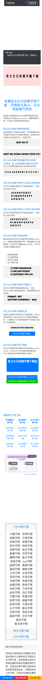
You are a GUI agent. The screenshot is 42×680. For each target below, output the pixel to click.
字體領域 (10, 3)
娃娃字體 (15, 592)
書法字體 (27, 608)
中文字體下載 (22, 526)
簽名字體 (27, 549)
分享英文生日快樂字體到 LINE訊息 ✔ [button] (22, 381)
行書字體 (15, 534)
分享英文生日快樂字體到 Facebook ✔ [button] (22, 377)
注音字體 (27, 616)
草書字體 (27, 596)
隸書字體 (27, 600)
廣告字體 (21, 619)
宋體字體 (27, 534)
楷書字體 (15, 537)
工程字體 (27, 588)
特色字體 (15, 588)
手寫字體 (27, 577)
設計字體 (27, 592)
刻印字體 (15, 545)
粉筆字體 (15, 604)
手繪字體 (15, 580)
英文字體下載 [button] (21, 678)
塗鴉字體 (27, 580)
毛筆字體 (15, 612)
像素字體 (27, 565)
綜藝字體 (15, 584)
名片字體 (15, 608)
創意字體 (15, 600)
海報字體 (15, 561)
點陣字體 (15, 565)
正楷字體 (27, 537)
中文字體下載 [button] (7, 678)
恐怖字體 (15, 541)
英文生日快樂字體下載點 (22, 361)
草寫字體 (15, 577)
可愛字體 (15, 596)
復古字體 (27, 557)
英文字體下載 (22, 630)
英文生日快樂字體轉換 (22, 334)
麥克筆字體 (21, 623)
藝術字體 (15, 616)
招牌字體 (15, 549)
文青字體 (27, 573)
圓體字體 (15, 557)
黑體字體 (27, 541)
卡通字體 (27, 604)
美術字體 (27, 584)
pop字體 (27, 561)
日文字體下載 (22, 636)
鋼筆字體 (27, 569)
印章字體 (27, 553)
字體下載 (8, 53)
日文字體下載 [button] (35, 678)
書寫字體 (15, 569)
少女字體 (15, 573)
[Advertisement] (21, 29)
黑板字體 (27, 612)
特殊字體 (27, 545)
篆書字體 (15, 553)
